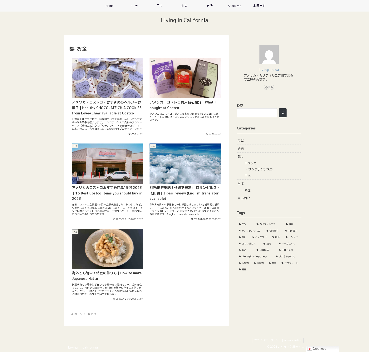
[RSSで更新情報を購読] (271, 87)
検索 (240, 105)
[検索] (283, 112)
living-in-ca (269, 69)
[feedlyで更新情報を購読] (266, 87)
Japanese (319, 348)
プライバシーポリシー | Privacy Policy (278, 340)
